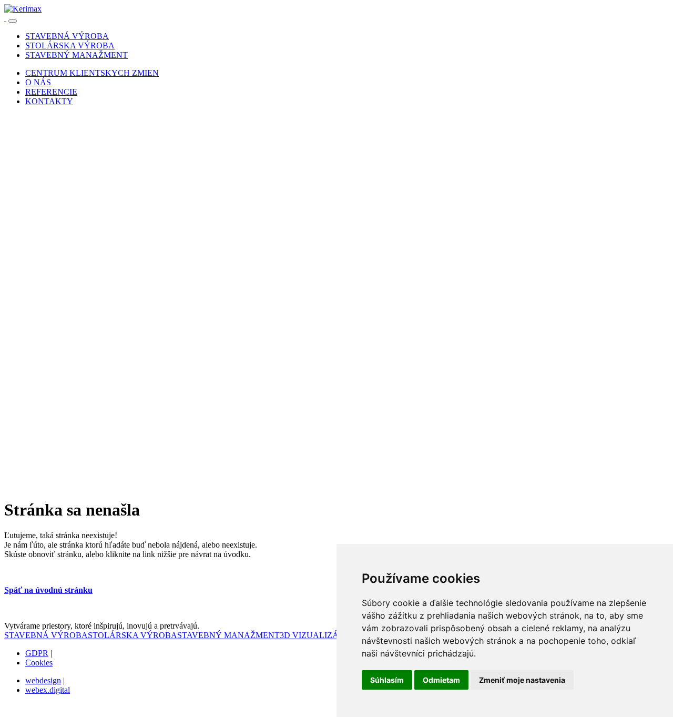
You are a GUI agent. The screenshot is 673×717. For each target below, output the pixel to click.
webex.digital (47, 689)
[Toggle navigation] (12, 21)
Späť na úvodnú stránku (48, 589)
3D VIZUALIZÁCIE (316, 635)
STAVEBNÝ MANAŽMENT (228, 635)
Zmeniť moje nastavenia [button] (522, 679)
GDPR (36, 653)
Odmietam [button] (441, 679)
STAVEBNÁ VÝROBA (46, 635)
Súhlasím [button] (387, 679)
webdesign (43, 680)
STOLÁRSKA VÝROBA (132, 635)
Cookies (39, 662)
